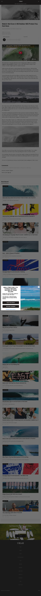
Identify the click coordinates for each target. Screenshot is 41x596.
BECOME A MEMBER (10, 306)
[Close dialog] (39, 287)
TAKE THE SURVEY (11, 302)
